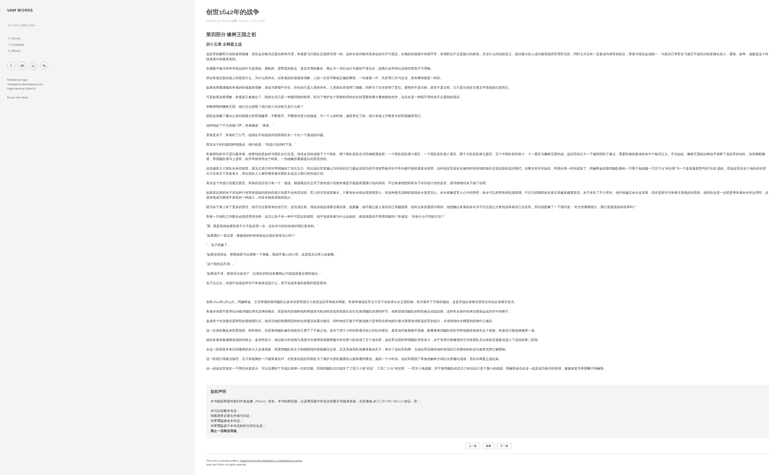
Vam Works (20, 10)
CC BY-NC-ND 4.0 (390, 401)
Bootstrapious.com (32, 84)
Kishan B (30, 88)
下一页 (504, 446)
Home (15, 38)
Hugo (24, 79)
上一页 (473, 446)
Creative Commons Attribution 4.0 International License (271, 460)
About (15, 51)
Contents (17, 45)
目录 (488, 446)
